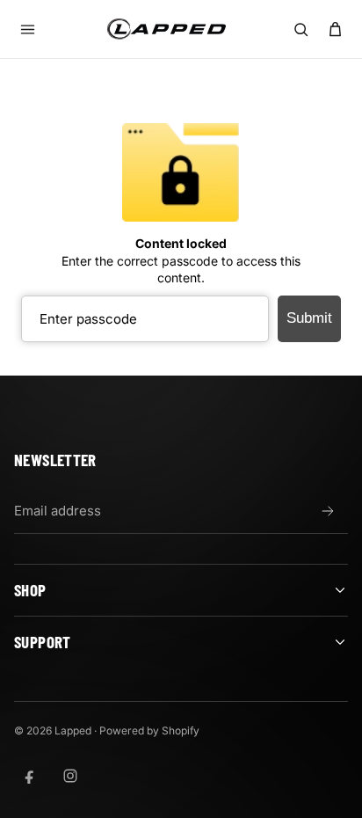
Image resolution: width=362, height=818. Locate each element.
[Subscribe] (328, 511)
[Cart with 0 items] (334, 29)
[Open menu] (27, 29)
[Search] (300, 29)
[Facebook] (30, 776)
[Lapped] (166, 28)
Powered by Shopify (149, 730)
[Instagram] (70, 776)
